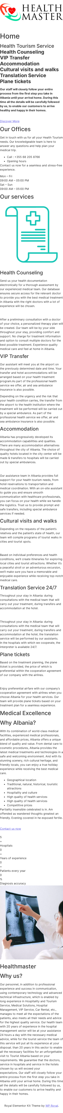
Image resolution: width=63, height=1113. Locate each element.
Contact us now (10, 828)
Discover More (9, 121)
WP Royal (52, 1105)
